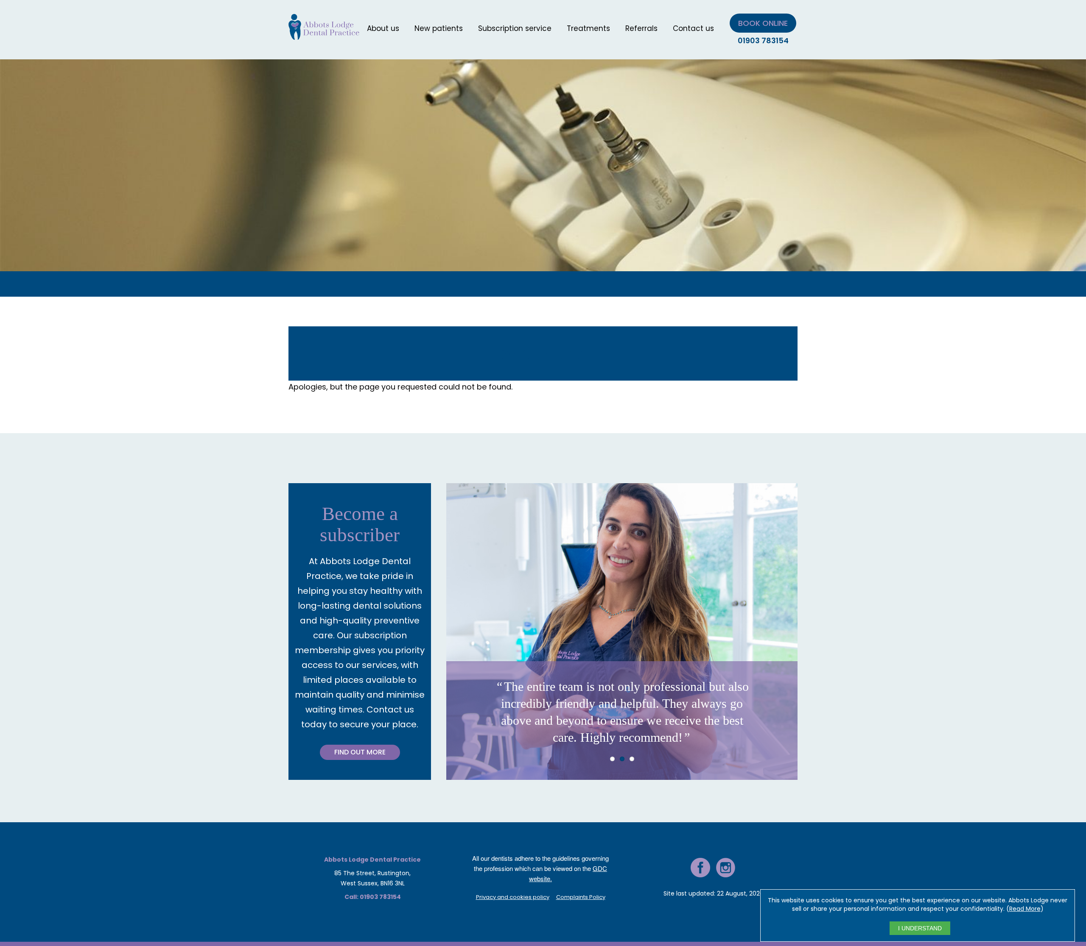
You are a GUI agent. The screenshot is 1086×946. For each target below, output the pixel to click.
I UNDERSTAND (920, 928)
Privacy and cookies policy (512, 897)
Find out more (360, 752)
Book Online (763, 23)
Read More (1025, 908)
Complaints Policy (580, 897)
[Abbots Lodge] (323, 34)
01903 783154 (763, 40)
